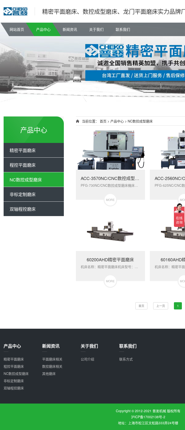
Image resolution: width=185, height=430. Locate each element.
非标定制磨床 (23, 194)
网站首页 (17, 29)
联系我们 (123, 29)
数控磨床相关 (52, 366)
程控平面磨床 (23, 165)
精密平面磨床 (23, 150)
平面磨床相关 (52, 359)
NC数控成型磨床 (26, 179)
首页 (103, 121)
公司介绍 (87, 359)
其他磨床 (49, 373)
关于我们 (96, 29)
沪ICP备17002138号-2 (148, 416)
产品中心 (43, 29)
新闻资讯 (70, 29)
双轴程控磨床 (23, 209)
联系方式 (126, 359)
